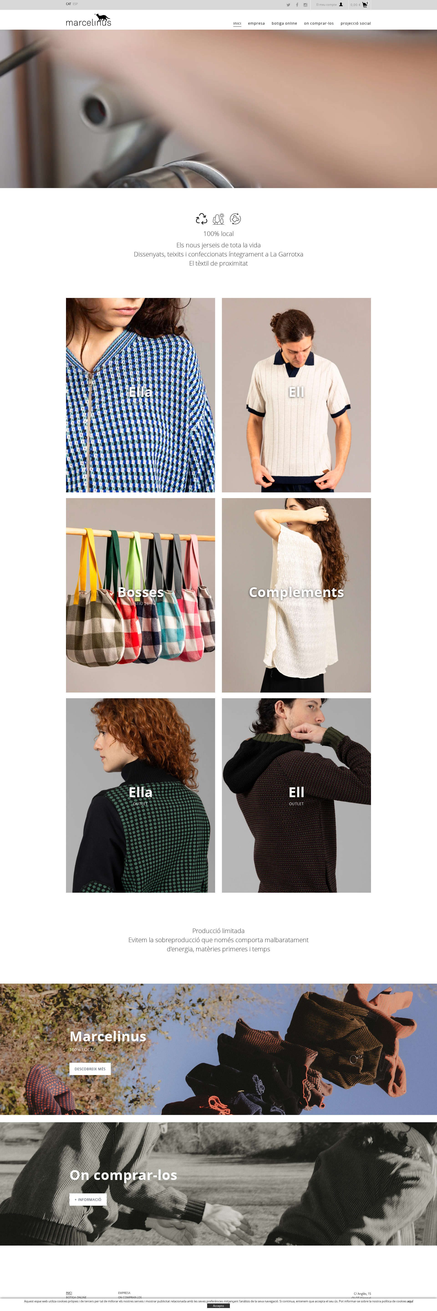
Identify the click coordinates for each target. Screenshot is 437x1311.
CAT (68, 4)
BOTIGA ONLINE (76, 1297)
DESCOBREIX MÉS (90, 1069)
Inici (69, 1293)
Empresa (124, 1293)
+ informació (88, 1199)
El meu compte (326, 5)
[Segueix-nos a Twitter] (289, 5)
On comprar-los (130, 1297)
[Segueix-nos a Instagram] (306, 5)
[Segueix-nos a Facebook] (297, 5)
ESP (75, 4)
